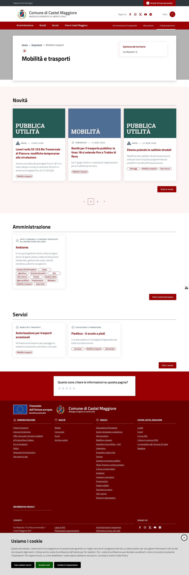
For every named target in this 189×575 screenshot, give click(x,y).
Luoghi (140, 427)
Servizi (103, 419)
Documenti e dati (20, 456)
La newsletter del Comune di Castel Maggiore (152, 446)
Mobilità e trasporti (104, 440)
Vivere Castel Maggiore (149, 419)
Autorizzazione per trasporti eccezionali (34, 335)
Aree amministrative (22, 431)
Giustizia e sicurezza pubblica (108, 460)
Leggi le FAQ (60, 527)
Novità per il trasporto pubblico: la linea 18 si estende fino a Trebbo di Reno (93, 152)
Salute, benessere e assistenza (109, 431)
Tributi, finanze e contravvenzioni (110, 464)
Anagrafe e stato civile (105, 452)
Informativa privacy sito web (108, 530)
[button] (172, 14)
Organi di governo (20, 427)
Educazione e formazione (106, 427)
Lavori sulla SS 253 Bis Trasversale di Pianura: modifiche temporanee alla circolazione (38, 153)
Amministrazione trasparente (108, 527)
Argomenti (36, 45)
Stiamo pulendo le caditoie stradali (149, 150)
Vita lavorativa (102, 436)
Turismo (99, 456)
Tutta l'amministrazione (162, 297)
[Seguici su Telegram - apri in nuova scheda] (149, 14)
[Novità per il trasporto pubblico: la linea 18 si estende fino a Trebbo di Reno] (94, 123)
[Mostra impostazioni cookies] (186, 287)
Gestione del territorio (134, 46)
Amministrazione (26, 419)
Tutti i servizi (167, 365)
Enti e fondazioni (20, 444)
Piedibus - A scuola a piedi (88, 333)
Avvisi (57, 436)
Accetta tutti (44, 565)
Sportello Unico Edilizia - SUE (108, 444)
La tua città (142, 436)
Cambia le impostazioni (67, 565)
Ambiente (22, 247)
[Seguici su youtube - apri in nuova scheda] (144, 14)
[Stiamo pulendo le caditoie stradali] (150, 123)
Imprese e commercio (105, 477)
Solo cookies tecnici (22, 565)
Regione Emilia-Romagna (23, 3)
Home (25, 45)
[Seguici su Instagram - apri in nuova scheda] (134, 14)
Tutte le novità (166, 189)
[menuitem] (24, 25)
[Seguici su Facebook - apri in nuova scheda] (129, 14)
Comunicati (59, 431)
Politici (16, 448)
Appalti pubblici (102, 485)
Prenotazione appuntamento (67, 530)
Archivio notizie (61, 440)
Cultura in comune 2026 (147, 440)
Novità (62, 419)
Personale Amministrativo (24, 452)
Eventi (140, 431)
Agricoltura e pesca (104, 489)
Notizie (58, 427)
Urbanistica (101, 448)
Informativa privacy (24, 506)
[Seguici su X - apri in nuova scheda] (139, 14)
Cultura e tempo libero (105, 468)
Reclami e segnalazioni (105, 497)
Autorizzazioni (102, 481)
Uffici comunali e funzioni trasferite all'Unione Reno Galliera (28, 438)
